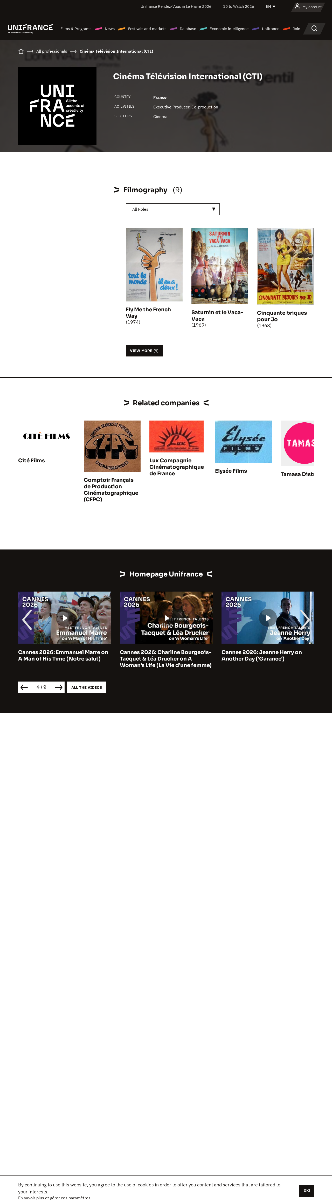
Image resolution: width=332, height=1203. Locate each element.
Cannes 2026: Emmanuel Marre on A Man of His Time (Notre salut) (63, 655)
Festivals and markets (147, 28)
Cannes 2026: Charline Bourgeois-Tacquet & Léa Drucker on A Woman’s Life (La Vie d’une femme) (166, 659)
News (110, 28)
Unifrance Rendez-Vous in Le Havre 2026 (176, 6)
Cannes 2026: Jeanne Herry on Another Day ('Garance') (262, 655)
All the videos (86, 687)
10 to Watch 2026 (238, 6)
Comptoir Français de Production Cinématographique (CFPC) (111, 490)
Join (296, 28)
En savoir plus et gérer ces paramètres (54, 1197)
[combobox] (173, 209)
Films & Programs (75, 28)
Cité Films (31, 460)
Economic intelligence (229, 28)
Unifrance (270, 28)
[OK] (306, 1190)
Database (188, 28)
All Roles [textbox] (140, 209)
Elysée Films (231, 471)
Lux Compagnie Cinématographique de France (176, 467)
